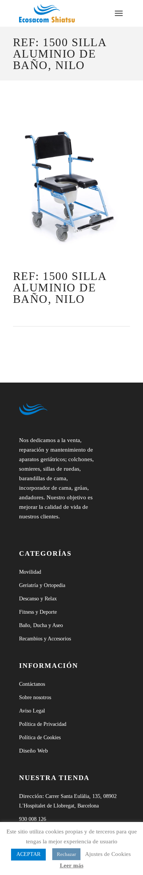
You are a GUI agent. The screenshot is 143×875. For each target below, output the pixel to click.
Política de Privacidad (42, 724)
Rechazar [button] (66, 854)
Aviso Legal (32, 711)
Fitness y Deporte (38, 612)
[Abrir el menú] (119, 13)
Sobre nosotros (35, 697)
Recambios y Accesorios (45, 639)
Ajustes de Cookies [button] (108, 854)
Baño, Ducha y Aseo (41, 625)
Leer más (72, 865)
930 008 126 (32, 819)
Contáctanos (32, 684)
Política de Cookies (40, 737)
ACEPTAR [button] (28, 854)
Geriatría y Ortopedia (42, 585)
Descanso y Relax (38, 599)
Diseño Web (33, 751)
